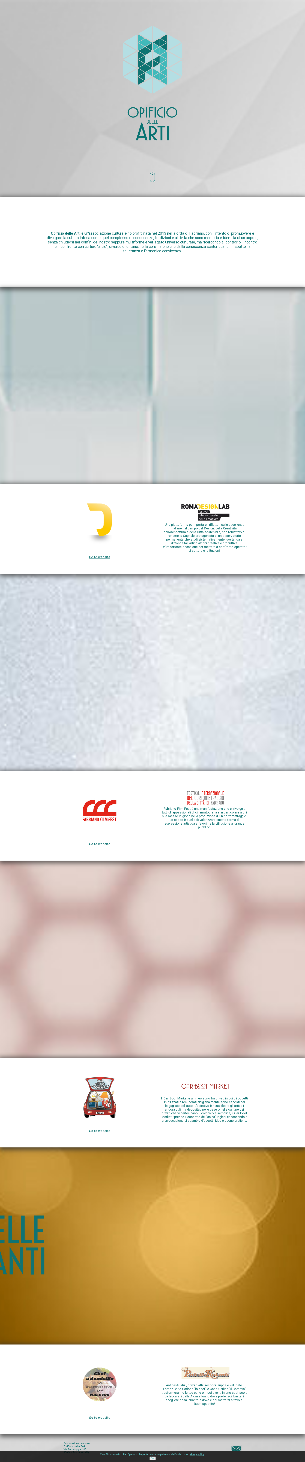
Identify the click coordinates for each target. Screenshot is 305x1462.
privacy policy (196, 1454)
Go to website (99, 557)
